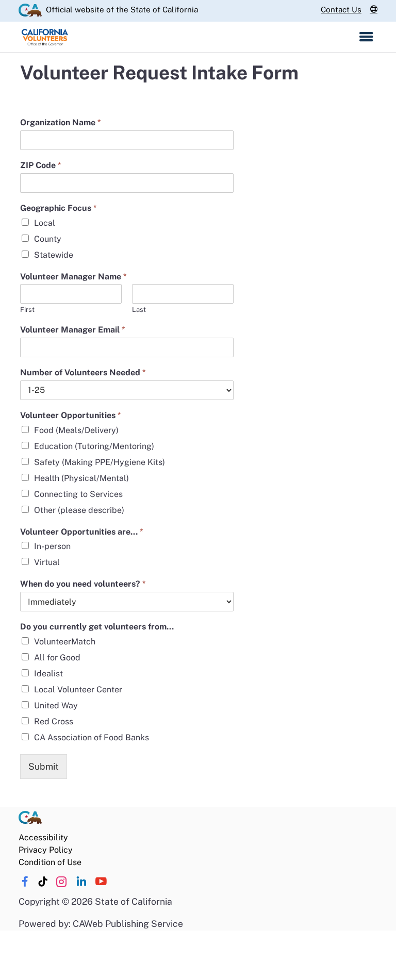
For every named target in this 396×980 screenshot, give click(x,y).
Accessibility (43, 837)
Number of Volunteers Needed (82, 372)
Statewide (53, 255)
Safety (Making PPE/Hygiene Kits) (99, 462)
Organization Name (60, 122)
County (47, 239)
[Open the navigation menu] (366, 37)
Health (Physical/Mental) (81, 478)
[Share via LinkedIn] (81, 882)
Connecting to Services (78, 494)
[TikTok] (43, 882)
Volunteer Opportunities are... (81, 532)
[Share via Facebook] (24, 882)
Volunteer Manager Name (73, 276)
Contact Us (341, 9)
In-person (52, 546)
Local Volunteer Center (78, 689)
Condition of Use (50, 862)
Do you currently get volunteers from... (97, 627)
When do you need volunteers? (82, 584)
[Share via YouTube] (101, 882)
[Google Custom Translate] (373, 10)
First (27, 309)
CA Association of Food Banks (91, 737)
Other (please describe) (79, 510)
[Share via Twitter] (62, 882)
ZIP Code (40, 165)
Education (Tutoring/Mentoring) (94, 446)
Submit (43, 766)
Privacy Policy (46, 850)
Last (139, 309)
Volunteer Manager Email (72, 330)
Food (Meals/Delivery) (76, 430)
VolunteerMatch (64, 641)
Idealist (48, 673)
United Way (56, 705)
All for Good (57, 657)
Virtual (47, 562)
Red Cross (53, 721)
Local (44, 223)
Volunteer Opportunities (70, 415)
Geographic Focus (58, 208)
